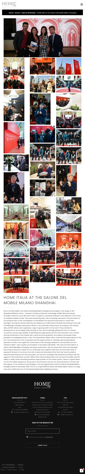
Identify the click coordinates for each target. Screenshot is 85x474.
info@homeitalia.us (66, 415)
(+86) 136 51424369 (43, 412)
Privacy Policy (49, 437)
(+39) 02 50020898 (20, 410)
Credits (22, 470)
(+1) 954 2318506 (66, 412)
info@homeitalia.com (20, 412)
